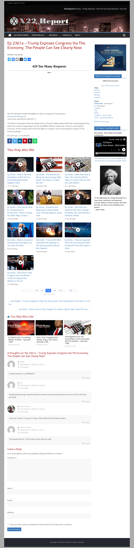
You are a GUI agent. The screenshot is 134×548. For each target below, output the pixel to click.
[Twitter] (14, 140)
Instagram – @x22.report (102, 115)
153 (54, 290)
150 (36, 290)
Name (10, 488)
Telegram (97, 108)
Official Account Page (101, 122)
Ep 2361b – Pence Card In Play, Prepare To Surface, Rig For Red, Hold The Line (54, 309)
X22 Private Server (21, 35)
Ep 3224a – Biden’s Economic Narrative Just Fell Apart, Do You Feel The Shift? (20, 243)
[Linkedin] (19, 140)
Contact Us (67, 35)
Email (10, 500)
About (77, 35)
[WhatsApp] (35, 140)
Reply (87, 378)
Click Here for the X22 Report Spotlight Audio (110, 158)
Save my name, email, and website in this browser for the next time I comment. (41, 524)
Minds (96, 113)
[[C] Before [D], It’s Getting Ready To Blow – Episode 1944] (21, 321)
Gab (95, 111)
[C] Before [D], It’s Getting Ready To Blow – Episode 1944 (19, 339)
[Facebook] (9, 140)
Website (10, 512)
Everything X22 (38, 35)
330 (70, 290)
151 (42, 290)
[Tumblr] (30, 140)
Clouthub (97, 97)
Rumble (97, 90)
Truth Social (98, 103)
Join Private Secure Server (110, 86)
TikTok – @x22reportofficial (103, 118)
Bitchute (97, 95)
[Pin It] (25, 140)
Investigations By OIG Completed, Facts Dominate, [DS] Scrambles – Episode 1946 (77, 340)
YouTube (97, 93)
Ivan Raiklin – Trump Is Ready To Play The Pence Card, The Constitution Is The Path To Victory (49, 302)
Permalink (24, 367)
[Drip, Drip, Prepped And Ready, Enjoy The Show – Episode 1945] (49, 321)
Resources (53, 35)
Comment (12, 458)
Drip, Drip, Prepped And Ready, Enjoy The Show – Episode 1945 (47, 339)
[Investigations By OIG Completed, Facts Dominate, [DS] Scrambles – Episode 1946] (77, 321)
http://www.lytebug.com (16, 116)
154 (60, 290)
